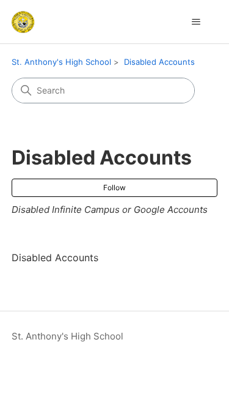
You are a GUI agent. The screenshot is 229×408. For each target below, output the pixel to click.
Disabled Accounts (159, 62)
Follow (114, 187)
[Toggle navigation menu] (195, 22)
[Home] (23, 21)
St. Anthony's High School (61, 62)
